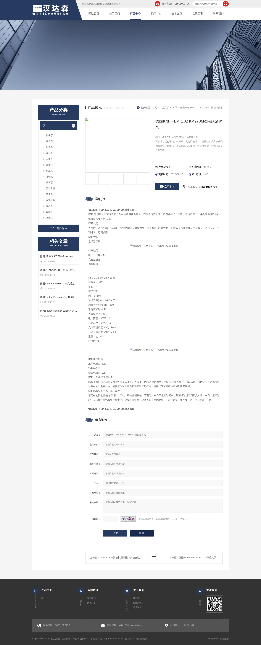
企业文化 (137, 602)
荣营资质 (137, 607)
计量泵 (49, 165)
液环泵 (49, 182)
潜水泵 (49, 159)
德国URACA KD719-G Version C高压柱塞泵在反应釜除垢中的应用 (76, 256)
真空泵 (49, 194)
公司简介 (137, 598)
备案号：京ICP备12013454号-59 (106, 638)
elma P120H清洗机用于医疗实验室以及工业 (123, 557)
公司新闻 (91, 598)
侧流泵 (49, 141)
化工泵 (49, 170)
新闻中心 (156, 13)
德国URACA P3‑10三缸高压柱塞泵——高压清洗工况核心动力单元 (75, 270)
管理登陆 (224, 638)
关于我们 (114, 13)
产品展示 (164, 107)
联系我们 (218, 13)
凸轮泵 (49, 218)
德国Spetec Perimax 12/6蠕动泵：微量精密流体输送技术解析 (73, 310)
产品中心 (135, 13)
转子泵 (49, 135)
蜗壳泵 (49, 147)
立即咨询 (169, 186)
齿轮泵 (49, 212)
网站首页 (93, 13)
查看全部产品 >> (58, 228)
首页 (154, 107)
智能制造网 (141, 638)
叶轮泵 (49, 176)
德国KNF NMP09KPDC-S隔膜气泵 (197, 557)
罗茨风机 (50, 188)
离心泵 (49, 206)
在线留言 (197, 13)
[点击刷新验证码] (128, 519)
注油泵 (49, 153)
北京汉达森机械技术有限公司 (106, 3)
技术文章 (176, 13)
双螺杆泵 (50, 200)
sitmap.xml (212, 638)
